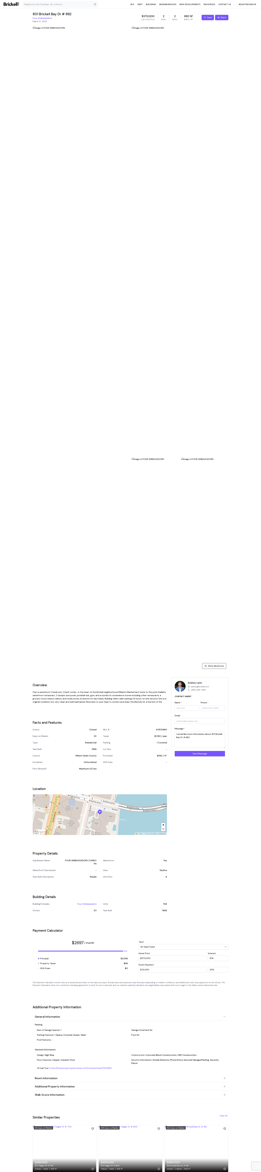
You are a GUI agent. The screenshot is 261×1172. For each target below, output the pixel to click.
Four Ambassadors (42, 18)
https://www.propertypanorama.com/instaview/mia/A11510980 (81, 1068)
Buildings (151, 4)
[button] (99, 812)
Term (141, 942)
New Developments (190, 4)
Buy (132, 4)
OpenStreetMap (151, 834)
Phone (204, 702)
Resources (209, 4)
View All (223, 1115)
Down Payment (146, 964)
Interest (212, 953)
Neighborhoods (167, 4)
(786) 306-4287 (198, 690)
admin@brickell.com (200, 686)
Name (178, 702)
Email (178, 715)
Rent (140, 4)
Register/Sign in (247, 4)
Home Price (144, 953)
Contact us (224, 4)
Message (180, 728)
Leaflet (140, 834)
